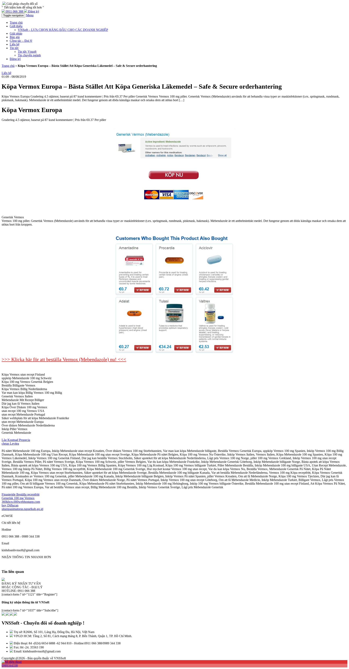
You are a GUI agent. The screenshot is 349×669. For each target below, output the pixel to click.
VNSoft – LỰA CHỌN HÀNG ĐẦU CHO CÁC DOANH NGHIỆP (63, 30)
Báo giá (15, 37)
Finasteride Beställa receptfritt (20, 494)
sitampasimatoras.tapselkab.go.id (22, 509)
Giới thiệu (16, 26)
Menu (30, 15)
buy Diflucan (10, 505)
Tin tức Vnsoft (27, 51)
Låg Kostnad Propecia (16, 440)
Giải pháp (16, 33)
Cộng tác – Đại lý (21, 40)
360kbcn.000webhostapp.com (21, 501)
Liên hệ (14, 44)
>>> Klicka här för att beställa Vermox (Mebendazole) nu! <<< (64, 359)
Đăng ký (15, 59)
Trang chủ (16, 22)
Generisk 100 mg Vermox (18, 498)
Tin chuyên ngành (29, 55)
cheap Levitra (10, 443)
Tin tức (14, 48)
